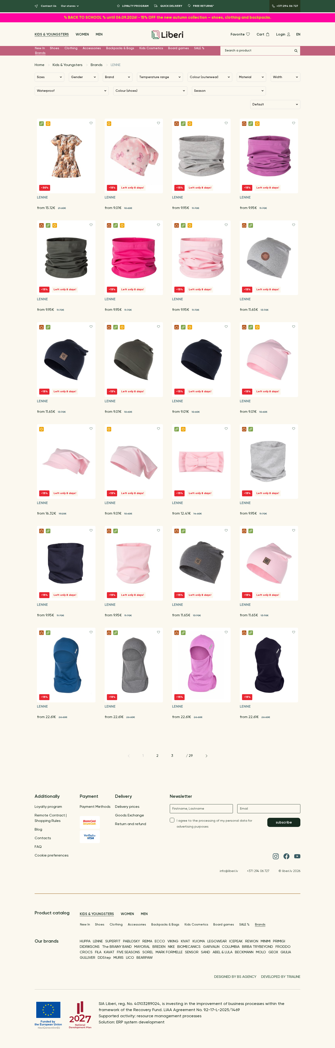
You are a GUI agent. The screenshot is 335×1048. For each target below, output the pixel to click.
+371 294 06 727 (258, 871)
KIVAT (185, 941)
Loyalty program (48, 807)
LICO (130, 958)
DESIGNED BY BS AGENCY (235, 977)
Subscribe (284, 822)
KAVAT (109, 952)
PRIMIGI (279, 941)
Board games (178, 48)
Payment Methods (95, 807)
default (258, 104)
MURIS (118, 958)
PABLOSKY (131, 941)
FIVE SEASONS (128, 952)
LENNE (98, 941)
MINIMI (266, 941)
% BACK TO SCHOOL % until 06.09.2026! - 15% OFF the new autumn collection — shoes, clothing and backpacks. (167, 18)
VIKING (173, 941)
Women (82, 34)
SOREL (147, 952)
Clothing (70, 48)
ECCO (160, 941)
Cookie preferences (52, 855)
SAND (205, 952)
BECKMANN (244, 952)
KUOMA (199, 941)
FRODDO (283, 947)
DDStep (104, 958)
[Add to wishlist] (91, 123)
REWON (251, 941)
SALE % (199, 48)
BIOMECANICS (189, 947)
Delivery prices (127, 807)
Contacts (43, 838)
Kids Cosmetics (151, 48)
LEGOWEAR (217, 941)
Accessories (92, 48)
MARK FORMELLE (169, 952)
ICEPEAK (236, 941)
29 (191, 756)
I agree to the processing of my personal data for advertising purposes (214, 823)
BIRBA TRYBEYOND (257, 947)
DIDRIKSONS (90, 947)
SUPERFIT (113, 941)
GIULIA (286, 952)
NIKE (171, 947)
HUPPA (85, 941)
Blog (38, 829)
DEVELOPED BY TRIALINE (280, 977)
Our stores (68, 6)
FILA (98, 952)
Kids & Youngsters (52, 34)
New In (40, 48)
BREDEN (158, 947)
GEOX (273, 952)
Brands (40, 53)
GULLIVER (87, 958)
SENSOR (191, 952)
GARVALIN (211, 947)
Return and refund (130, 824)
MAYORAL (142, 947)
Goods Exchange (129, 815)
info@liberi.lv (229, 871)
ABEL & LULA (222, 952)
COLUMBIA (231, 947)
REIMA (147, 941)
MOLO (261, 952)
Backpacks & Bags (120, 48)
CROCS (86, 952)
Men (99, 34)
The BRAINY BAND (117, 947)
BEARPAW (145, 958)
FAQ (38, 847)
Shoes (54, 48)
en (298, 34)
